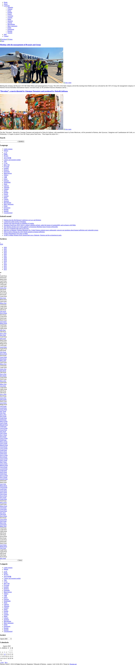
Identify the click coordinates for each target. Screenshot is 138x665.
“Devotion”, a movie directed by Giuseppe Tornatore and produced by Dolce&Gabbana (34, 91)
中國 (5, 177)
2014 (5, 268)
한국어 (6, 156)
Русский (6, 166)
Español (6, 168)
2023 (5, 252)
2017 (5, 262)
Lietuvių (6, 185)
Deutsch (6, 170)
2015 (5, 266)
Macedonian (11, 24)
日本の (6, 175)
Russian (10, 31)
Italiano (6, 150)
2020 (1, 244)
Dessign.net (73, 664)
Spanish (10, 33)
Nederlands (7, 182)
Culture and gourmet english (12, 160)
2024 (5, 251)
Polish (9, 27)
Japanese (10, 21)
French (10, 14)
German (10, 17)
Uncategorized (8, 213)
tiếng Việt (6, 165)
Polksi (5, 179)
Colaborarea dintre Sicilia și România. (15, 221)
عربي (5, 152)
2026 (5, 247)
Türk (5, 161)
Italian (9, 19)
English (10, 12)
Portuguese (11, 29)
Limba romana (8, 149)
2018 (5, 261)
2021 (5, 256)
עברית (5, 163)
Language (7, 5)
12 (5, 654)
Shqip (5, 184)
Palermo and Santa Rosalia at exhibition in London (19, 223)
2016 (5, 264)
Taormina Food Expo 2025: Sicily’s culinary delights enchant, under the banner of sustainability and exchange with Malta (40, 225)
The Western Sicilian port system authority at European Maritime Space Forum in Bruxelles (31, 227)
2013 (5, 269)
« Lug (2, 662)
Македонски (8, 173)
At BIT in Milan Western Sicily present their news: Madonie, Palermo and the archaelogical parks (32, 235)
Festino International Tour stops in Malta (16, 233)
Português (7, 171)
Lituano (10, 22)
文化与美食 (7, 158)
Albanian (10, 7)
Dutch (9, 11)
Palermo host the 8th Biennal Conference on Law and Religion (22, 220)
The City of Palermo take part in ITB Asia (16, 228)
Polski (5, 154)
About (6, 4)
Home (5, 2)
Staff (5, 34)
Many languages (12, 26)
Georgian (10, 16)
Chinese (10, 9)
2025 (5, 249)
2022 (5, 254)
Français (6, 180)
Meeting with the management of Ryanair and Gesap (20, 45)
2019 (5, 259)
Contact (6, 36)
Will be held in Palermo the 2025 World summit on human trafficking (24, 232)
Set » (6, 662)
